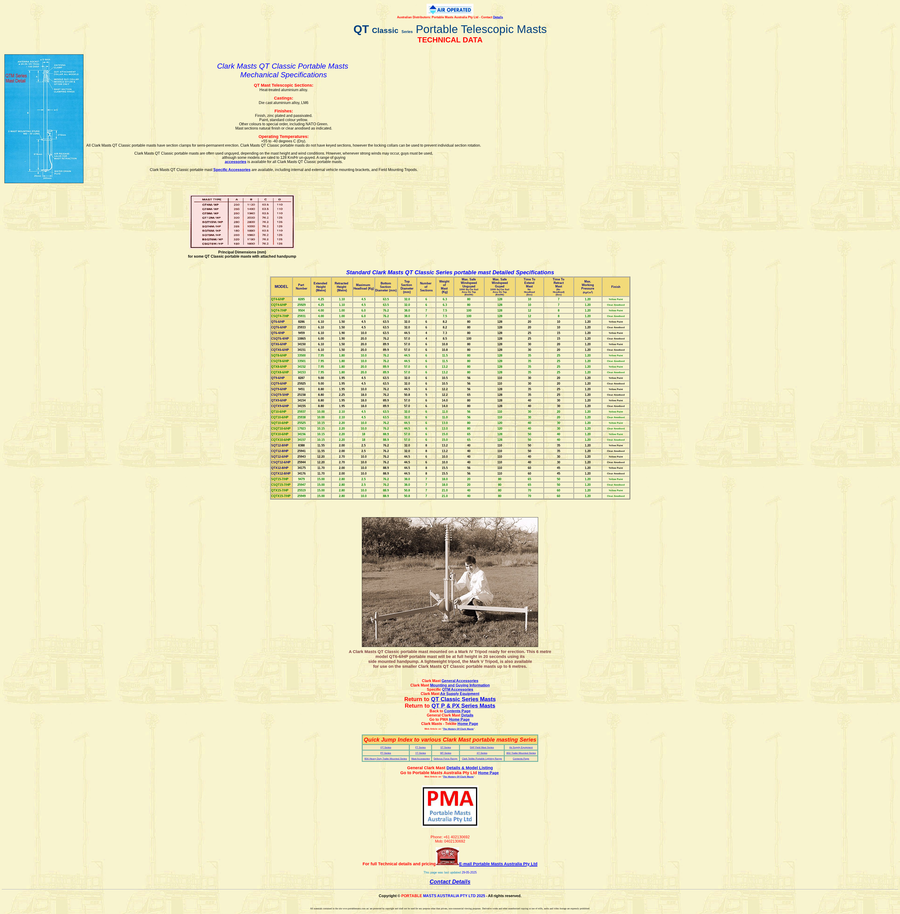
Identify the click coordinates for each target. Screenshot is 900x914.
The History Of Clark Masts (458, 729)
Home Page (468, 724)
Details (498, 17)
